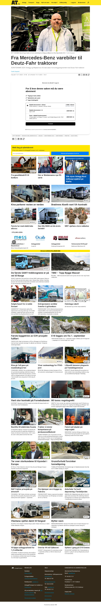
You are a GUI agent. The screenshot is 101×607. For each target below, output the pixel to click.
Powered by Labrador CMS (50, 604)
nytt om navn (16, 135)
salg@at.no (51, 587)
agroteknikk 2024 (49, 135)
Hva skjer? (54, 2)
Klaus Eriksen (28, 573)
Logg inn (73, 2)
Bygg (37, 2)
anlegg (41, 135)
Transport (31, 2)
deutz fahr (74, 135)
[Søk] (88, 2)
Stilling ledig (63, 2)
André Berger (48, 576)
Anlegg (24, 2)
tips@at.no (35, 582)
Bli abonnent (81, 2)
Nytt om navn (45, 2)
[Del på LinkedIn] (84, 75)
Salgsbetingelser (49, 592)
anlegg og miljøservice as (29, 135)
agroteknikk (59, 135)
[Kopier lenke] (89, 75)
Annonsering (48, 596)
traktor (67, 135)
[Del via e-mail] (86, 75)
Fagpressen (28, 587)
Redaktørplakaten (29, 594)
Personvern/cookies (30, 598)
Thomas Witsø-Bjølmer (31, 578)
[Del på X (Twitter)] (81, 75)
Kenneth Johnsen (69, 594)
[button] (14, 242)
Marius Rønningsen (50, 582)
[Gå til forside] (15, 3)
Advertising (48, 599)
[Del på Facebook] (79, 75)
